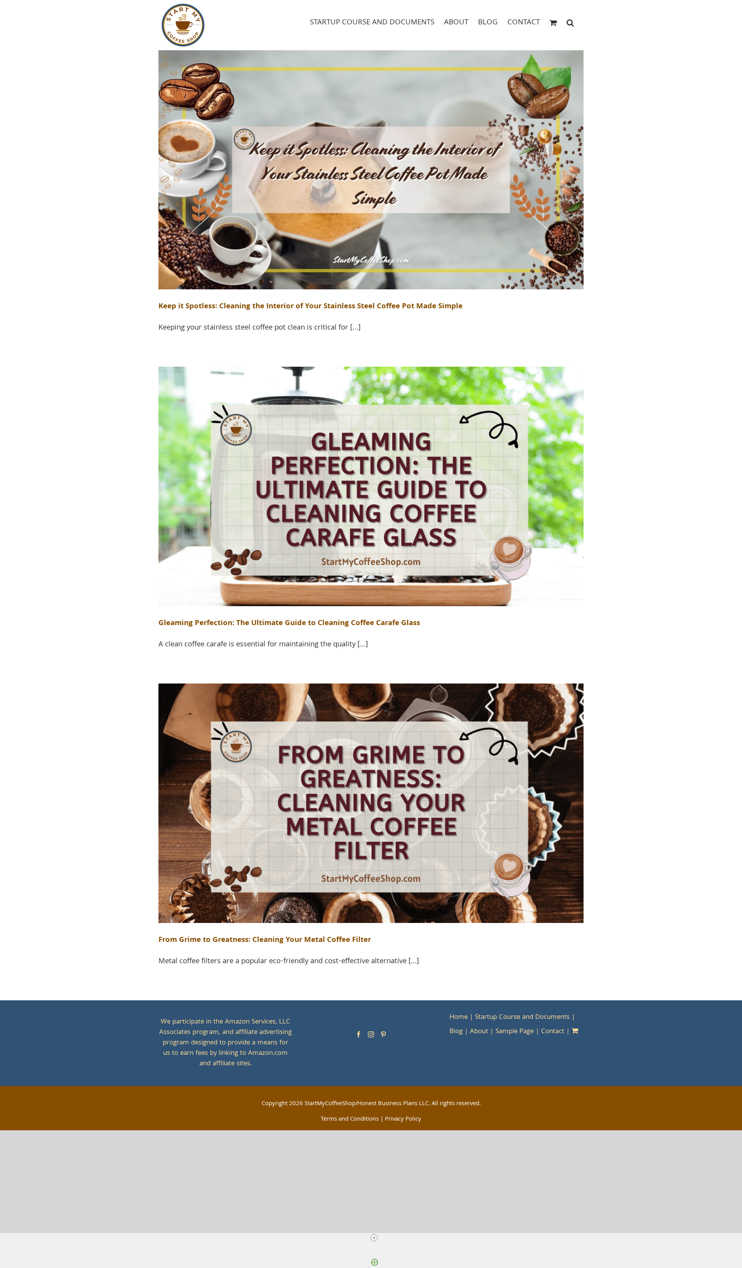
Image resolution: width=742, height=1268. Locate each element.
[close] (374, 1237)
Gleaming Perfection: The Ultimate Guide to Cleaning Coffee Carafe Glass (289, 623)
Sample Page (514, 1032)
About (479, 1032)
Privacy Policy (403, 1119)
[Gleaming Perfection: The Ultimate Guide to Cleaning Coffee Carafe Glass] (371, 486)
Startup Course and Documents (522, 1017)
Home (458, 1017)
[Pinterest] (383, 1034)
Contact (552, 1032)
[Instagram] (371, 1034)
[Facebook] (359, 1034)
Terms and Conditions (350, 1119)
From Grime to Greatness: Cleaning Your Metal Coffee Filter (264, 940)
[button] (570, 22)
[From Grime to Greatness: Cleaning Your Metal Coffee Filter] (371, 803)
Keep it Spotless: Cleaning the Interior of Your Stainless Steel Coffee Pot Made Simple (310, 307)
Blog (456, 1032)
